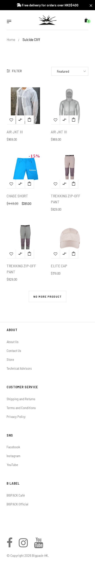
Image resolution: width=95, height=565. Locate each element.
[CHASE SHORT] (29, 183)
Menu (10, 22)
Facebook (13, 447)
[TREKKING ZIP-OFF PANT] (73, 183)
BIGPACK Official (17, 504)
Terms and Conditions (21, 408)
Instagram (13, 456)
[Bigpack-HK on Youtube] (38, 545)
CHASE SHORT (17, 195)
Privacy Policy (16, 416)
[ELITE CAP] (73, 253)
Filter (16, 71)
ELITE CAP (59, 265)
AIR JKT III (15, 131)
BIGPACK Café (16, 495)
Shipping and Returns (21, 399)
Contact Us (14, 350)
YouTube (12, 464)
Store (10, 359)
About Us (13, 342)
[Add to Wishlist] (11, 119)
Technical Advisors (19, 368)
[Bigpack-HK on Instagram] (23, 545)
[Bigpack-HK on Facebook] (10, 545)
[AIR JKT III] (29, 119)
